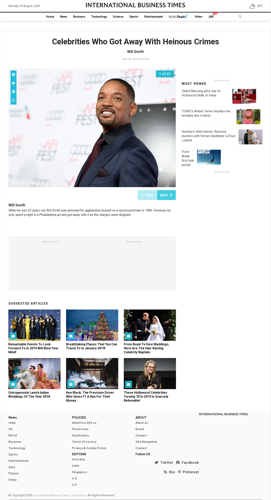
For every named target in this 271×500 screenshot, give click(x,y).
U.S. (75, 484)
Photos (14, 473)
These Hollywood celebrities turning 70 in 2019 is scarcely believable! (146, 396)
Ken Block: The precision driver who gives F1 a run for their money (90, 396)
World (13, 435)
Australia (78, 459)
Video (198, 16)
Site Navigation (146, 441)
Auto (12, 467)
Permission (80, 429)
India (12, 422)
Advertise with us (84, 422)
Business (79, 16)
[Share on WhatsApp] (13, 100)
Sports (133, 16)
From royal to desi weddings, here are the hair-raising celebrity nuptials (146, 348)
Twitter (166, 462)
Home (50, 16)
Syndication (80, 435)
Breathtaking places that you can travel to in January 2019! (91, 346)
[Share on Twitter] (13, 83)
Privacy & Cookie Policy (89, 448)
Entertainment (153, 16)
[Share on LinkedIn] (13, 92)
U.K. (75, 478)
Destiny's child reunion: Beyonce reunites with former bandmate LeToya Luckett (208, 136)
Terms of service (84, 441)
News (63, 16)
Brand (140, 429)
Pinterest (190, 472)
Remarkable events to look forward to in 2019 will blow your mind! (33, 348)
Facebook (189, 462)
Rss (171, 472)
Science (118, 16)
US (10, 429)
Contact (141, 448)
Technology (99, 16)
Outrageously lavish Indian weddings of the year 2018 (29, 394)
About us (142, 422)
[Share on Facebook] (13, 74)
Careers (141, 435)
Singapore (79, 472)
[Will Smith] (92, 128)
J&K (211, 16)
